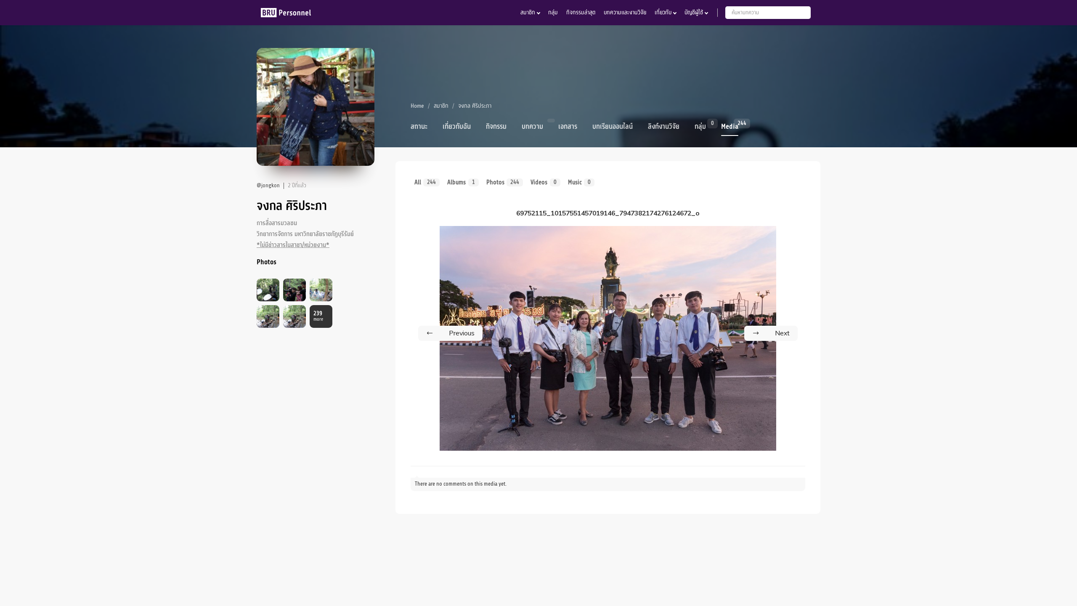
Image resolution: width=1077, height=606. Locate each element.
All (425, 182)
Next (782, 333)
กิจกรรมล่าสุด (580, 12)
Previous (462, 333)
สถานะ (419, 126)
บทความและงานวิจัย (625, 12)
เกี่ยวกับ (663, 12)
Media (729, 126)
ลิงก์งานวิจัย (663, 126)
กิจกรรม (496, 126)
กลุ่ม (553, 12)
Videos (543, 182)
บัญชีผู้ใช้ (693, 12)
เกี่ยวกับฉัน (457, 126)
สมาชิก (527, 12)
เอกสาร (567, 126)
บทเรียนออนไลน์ (612, 126)
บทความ (532, 126)
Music (579, 182)
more (318, 316)
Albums (461, 182)
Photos (502, 182)
